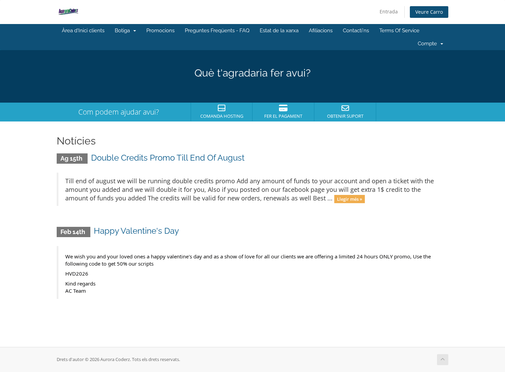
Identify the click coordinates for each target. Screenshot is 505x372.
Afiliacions (321, 30)
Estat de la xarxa (279, 30)
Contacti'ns (356, 30)
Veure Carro (429, 12)
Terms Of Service (399, 30)
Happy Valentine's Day (136, 231)
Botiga (124, 30)
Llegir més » (349, 199)
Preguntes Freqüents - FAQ (217, 30)
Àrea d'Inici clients (83, 30)
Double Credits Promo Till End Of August (168, 158)
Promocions (160, 30)
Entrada (389, 11)
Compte (429, 43)
